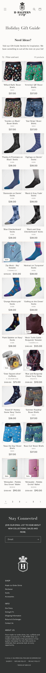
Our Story (9, 608)
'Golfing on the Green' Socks (33, 302)
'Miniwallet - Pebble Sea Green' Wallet (12, 483)
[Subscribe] (38, 539)
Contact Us (9, 623)
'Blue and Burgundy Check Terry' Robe (33, 375)
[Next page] (40, 502)
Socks (7, 593)
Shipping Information (13, 616)
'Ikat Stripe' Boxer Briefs (33, 122)
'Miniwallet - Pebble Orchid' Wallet (33, 483)
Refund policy (20, 661)
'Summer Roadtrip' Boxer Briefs (33, 411)
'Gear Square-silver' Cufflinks (12, 375)
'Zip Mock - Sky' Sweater (12, 266)
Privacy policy (34, 661)
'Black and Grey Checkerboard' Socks (33, 230)
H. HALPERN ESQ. (17, 658)
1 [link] (5, 502)
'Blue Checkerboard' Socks (12, 230)
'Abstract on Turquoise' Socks (34, 266)
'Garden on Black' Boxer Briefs (12, 122)
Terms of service (24, 665)
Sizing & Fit (9, 612)
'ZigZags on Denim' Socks (33, 158)
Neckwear (9, 589)
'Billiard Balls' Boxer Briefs (12, 86)
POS (24, 658)
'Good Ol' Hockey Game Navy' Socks (12, 411)
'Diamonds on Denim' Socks (12, 194)
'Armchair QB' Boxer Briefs (34, 86)
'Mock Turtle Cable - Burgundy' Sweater (34, 338)
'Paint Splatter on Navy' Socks (12, 338)
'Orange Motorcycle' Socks (12, 302)
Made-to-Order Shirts (13, 585)
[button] (5, 9)
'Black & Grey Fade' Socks (33, 194)
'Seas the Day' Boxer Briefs (12, 447)
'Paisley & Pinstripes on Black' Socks (12, 158)
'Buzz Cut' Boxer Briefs (34, 446)
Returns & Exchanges (13, 619)
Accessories (9, 597)
